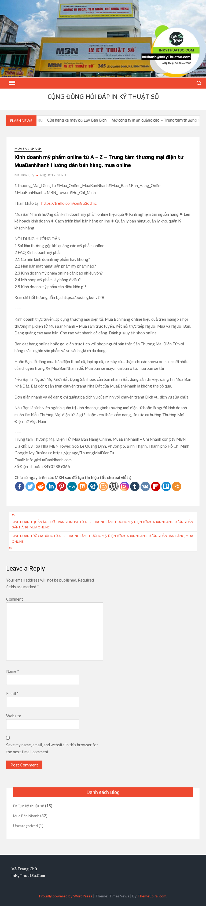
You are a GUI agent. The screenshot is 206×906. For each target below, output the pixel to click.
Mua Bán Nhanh (28, 149)
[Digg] (93, 486)
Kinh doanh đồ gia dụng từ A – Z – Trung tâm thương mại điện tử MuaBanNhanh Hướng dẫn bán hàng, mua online (102, 538)
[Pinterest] (61, 486)
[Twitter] (30, 486)
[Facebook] (19, 486)
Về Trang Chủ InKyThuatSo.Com (28, 872)
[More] (176, 486)
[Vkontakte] (145, 486)
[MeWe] (72, 486)
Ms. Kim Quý (24, 175)
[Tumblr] (134, 486)
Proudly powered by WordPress (65, 896)
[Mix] (82, 486)
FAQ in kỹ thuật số (28, 805)
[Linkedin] (51, 486)
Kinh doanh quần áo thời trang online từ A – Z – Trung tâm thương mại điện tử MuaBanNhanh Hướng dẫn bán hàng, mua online (102, 524)
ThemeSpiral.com (151, 896)
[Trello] (166, 486)
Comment (14, 599)
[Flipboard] (155, 486)
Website (13, 715)
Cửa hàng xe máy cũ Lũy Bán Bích (64, 120)
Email (12, 693)
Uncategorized (25, 825)
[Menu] (11, 83)
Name (12, 671)
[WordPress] (114, 486)
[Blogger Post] (103, 486)
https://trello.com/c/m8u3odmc (69, 203)
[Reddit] (40, 486)
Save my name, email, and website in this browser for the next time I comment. (52, 748)
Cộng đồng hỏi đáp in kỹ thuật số (103, 96)
